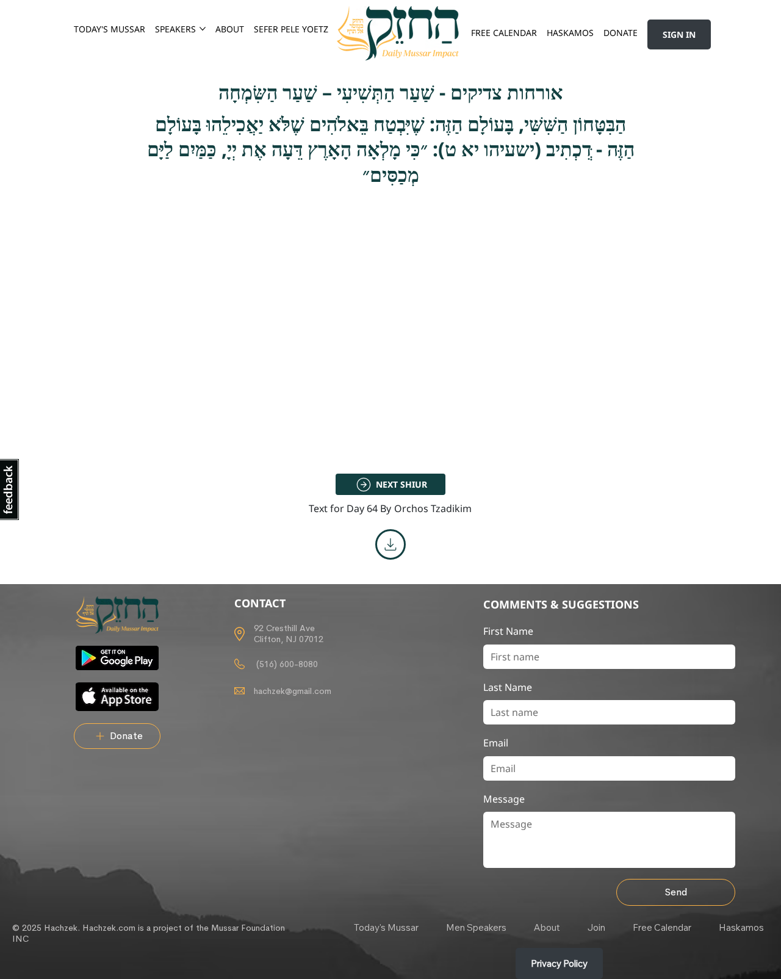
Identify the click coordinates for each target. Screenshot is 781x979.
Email (495, 743)
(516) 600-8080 (286, 664)
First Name (508, 631)
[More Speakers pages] (203, 29)
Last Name (507, 687)
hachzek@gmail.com (292, 690)
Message (504, 799)
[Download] (390, 544)
